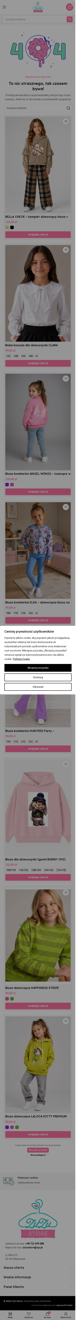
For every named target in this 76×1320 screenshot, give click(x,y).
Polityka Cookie (21, 659)
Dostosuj (38, 677)
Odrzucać (38, 686)
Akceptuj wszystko (38, 667)
